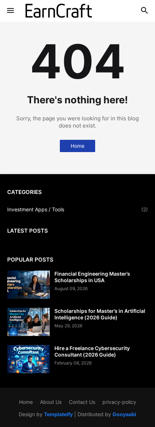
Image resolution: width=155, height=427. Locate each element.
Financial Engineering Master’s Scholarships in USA (92, 277)
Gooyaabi (124, 414)
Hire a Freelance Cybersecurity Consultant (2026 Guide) (92, 351)
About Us (51, 402)
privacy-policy (119, 402)
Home (77, 146)
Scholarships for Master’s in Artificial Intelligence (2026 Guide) (99, 314)
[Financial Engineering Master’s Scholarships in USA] (28, 285)
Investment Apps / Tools (77, 209)
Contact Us (82, 402)
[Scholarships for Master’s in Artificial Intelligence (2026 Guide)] (28, 322)
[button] (10, 11)
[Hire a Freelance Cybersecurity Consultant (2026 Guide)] (28, 359)
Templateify (58, 414)
